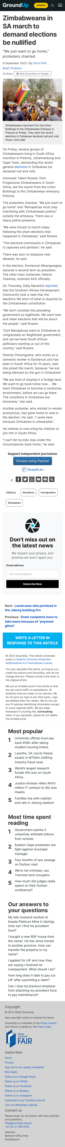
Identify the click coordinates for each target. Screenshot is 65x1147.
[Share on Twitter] (25, 481)
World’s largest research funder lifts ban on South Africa (33, 772)
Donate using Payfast (32, 461)
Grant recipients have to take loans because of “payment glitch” (31, 621)
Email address (15, 565)
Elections (28, 492)
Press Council (48, 1023)
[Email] (39, 481)
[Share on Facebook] (19, 481)
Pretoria (16, 68)
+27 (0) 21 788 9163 (17, 1126)
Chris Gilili (39, 63)
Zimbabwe (14, 502)
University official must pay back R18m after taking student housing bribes (34, 742)
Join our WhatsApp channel (21, 1104)
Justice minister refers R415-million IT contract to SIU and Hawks (36, 788)
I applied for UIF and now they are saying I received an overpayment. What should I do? (31, 965)
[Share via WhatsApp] (32, 481)
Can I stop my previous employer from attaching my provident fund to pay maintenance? (32, 990)
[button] (60, 5)
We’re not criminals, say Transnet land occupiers (32, 873)
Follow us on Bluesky (17, 1090)
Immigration (48, 492)
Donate (41, 5)
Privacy (9, 1062)
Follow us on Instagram (18, 1095)
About (8, 1057)
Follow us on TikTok (16, 1081)
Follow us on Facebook (18, 1086)
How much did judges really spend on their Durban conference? (35, 885)
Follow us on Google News (20, 1076)
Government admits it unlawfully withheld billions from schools (34, 834)
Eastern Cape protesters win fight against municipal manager (35, 849)
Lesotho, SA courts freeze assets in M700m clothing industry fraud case (34, 757)
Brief (6, 68)
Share (9, 73)
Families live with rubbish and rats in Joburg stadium (34, 801)
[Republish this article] (52, 481)
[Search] (52, 5)
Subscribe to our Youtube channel (25, 1100)
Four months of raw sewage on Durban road (35, 862)
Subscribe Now (32, 583)
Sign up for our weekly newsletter (24, 1067)
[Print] (45, 481)
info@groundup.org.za (18, 1123)
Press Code (44, 1026)
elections (20, 167)
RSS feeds (11, 1071)
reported (51, 286)
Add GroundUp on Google (34, 73)
